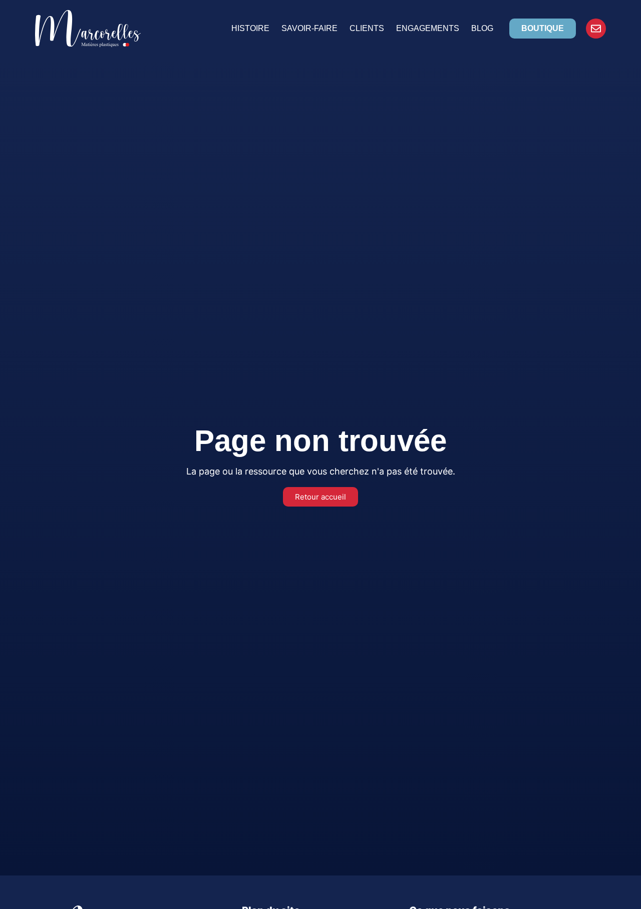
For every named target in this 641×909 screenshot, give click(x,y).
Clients (367, 28)
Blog (482, 28)
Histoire (250, 28)
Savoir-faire (309, 28)
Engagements (427, 28)
